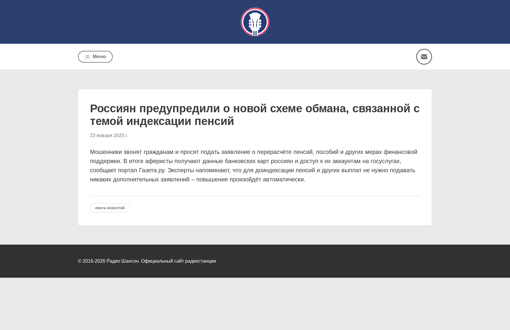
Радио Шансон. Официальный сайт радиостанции (161, 261)
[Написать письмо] (424, 57)
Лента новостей (110, 208)
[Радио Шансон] (255, 22)
